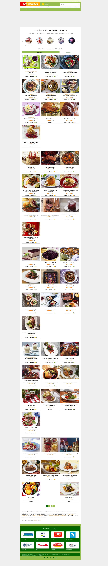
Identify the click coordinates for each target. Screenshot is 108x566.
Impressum (42, 554)
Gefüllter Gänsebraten (69, 358)
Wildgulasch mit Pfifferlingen (70, 262)
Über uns (24, 554)
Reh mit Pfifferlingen (69, 497)
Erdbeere (40, 45)
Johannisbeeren (29, 45)
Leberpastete (31, 262)
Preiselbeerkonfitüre (31, 405)
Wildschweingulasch (69, 285)
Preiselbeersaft (31, 167)
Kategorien (40, 555)
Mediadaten (35, 555)
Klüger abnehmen (51, 7)
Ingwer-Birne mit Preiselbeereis (31, 118)
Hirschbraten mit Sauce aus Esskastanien (50, 215)
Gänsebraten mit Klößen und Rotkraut (69, 382)
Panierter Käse (31, 497)
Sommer (24, 7)
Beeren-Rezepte (37, 520)
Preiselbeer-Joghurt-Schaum (37, 515)
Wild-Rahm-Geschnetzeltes (31, 95)
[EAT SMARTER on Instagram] (50, 557)
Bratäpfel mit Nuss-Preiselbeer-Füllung (69, 453)
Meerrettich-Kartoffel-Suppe (31, 309)
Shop (76, 7)
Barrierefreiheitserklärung (27, 555)
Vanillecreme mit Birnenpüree (31, 358)
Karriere (28, 554)
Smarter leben (61, 7)
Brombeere (61, 45)
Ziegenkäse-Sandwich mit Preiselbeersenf (57, 515)
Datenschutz (47, 554)
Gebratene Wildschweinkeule (69, 309)
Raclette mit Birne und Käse (50, 309)
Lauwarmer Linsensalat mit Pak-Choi (50, 358)
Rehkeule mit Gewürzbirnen (50, 453)
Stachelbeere (50, 45)
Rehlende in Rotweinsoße (69, 118)
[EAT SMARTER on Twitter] (53, 557)
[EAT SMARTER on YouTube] (56, 557)
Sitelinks (32, 554)
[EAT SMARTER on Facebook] (44, 557)
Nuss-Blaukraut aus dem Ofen (50, 285)
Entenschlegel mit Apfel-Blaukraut (50, 382)
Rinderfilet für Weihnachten (31, 285)
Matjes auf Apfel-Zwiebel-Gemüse (69, 95)
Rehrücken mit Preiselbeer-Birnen (31, 215)
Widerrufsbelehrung (65, 554)
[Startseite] (30, 4)
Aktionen (70, 7)
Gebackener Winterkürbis (50, 95)
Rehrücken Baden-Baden (31, 475)
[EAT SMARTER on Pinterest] (47, 557)
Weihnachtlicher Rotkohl (50, 262)
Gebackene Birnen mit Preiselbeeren (50, 475)
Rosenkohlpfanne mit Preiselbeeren (69, 72)
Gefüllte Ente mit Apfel (50, 167)
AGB (39, 554)
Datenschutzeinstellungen (56, 554)
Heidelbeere (71, 45)
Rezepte (30, 7)
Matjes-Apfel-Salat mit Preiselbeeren (31, 453)
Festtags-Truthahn (50, 118)
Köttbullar (31, 72)
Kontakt (35, 554)
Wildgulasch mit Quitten (69, 167)
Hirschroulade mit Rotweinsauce (70, 475)
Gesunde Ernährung (39, 7)
